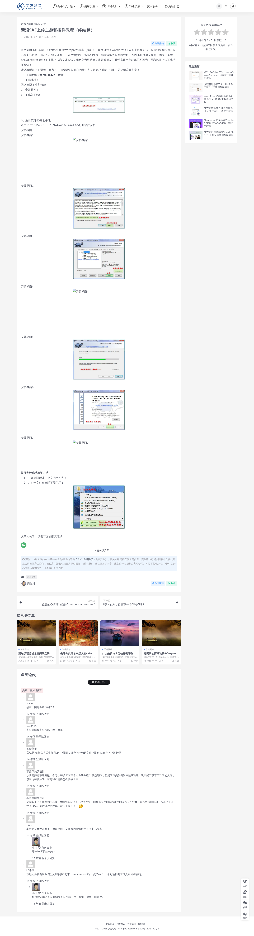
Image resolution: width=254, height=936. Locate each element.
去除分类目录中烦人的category (77, 655)
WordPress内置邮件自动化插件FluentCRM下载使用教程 (218, 99)
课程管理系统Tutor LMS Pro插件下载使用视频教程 (218, 86)
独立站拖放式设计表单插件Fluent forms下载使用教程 (218, 109)
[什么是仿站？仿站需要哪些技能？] (119, 633)
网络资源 (26, 85)
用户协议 (121, 923)
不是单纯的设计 (35, 771)
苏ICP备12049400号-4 (148, 928)
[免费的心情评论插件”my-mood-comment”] (161, 633)
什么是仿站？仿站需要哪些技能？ (119, 655)
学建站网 (112, 928)
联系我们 (142, 923)
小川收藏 (40, 85)
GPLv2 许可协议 (84, 559)
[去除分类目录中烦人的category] (78, 633)
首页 (23, 24)
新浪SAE (31, 577)
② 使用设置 (87, 6)
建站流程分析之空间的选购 (34, 653)
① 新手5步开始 (63, 6)
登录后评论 (100, 682)
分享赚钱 (159, 43)
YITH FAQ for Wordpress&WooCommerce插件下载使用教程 (219, 75)
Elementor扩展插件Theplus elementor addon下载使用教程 (219, 123)
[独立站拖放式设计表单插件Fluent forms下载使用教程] (196, 111)
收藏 (173, 43)
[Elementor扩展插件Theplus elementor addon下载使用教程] (196, 123)
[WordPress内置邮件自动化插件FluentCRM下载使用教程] (196, 99)
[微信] (23, 545)
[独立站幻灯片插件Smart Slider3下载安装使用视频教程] (196, 135)
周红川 (31, 583)
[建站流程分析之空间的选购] (36, 633)
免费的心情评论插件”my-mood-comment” (161, 655)
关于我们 (131, 923)
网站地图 (110, 923)
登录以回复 (42, 713)
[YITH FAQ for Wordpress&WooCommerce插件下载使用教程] (196, 75)
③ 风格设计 (110, 6)
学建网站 (33, 24)
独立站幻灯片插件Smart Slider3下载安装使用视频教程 (219, 133)
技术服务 (152, 6)
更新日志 (173, 6)
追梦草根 (31, 748)
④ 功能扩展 (132, 6)
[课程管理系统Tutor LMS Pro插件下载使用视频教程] (196, 87)
